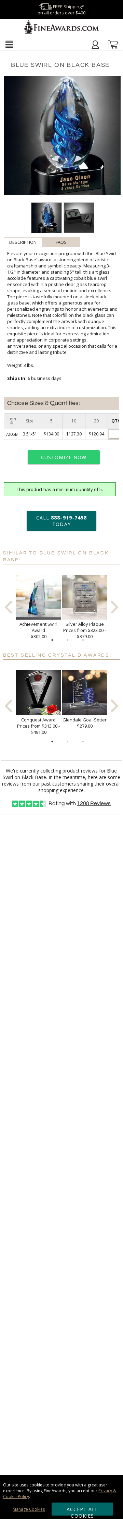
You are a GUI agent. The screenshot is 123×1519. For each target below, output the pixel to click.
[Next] (114, 607)
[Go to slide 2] (67, 640)
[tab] (23, 242)
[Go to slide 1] (52, 640)
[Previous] (8, 607)
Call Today (61, 520)
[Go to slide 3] (83, 640)
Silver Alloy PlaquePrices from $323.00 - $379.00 (84, 630)
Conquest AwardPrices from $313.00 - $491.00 (38, 726)
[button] (9, 44)
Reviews (94, 803)
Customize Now (64, 457)
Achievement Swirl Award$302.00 (38, 630)
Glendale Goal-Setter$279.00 (85, 723)
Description (23, 242)
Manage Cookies (29, 1509)
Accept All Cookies (82, 1511)
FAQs (61, 242)
